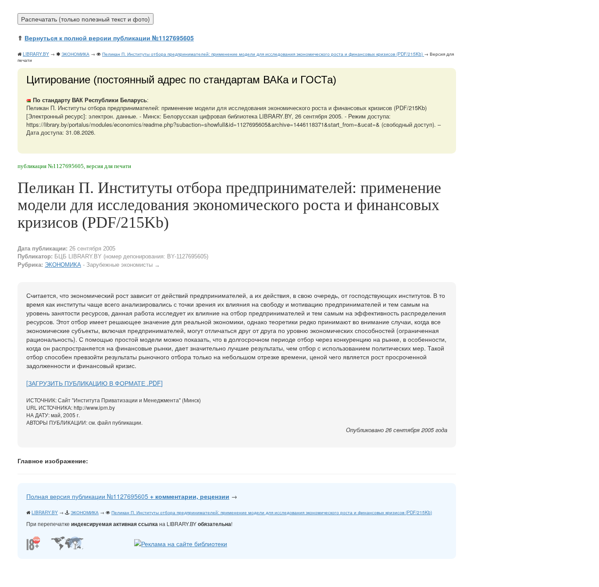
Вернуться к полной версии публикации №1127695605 (109, 37)
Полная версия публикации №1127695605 (127, 496)
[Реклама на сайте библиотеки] (181, 542)
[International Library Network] (67, 542)
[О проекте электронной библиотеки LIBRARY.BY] (35, 542)
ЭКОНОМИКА (75, 54)
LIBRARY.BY (36, 54)
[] (94, 383)
